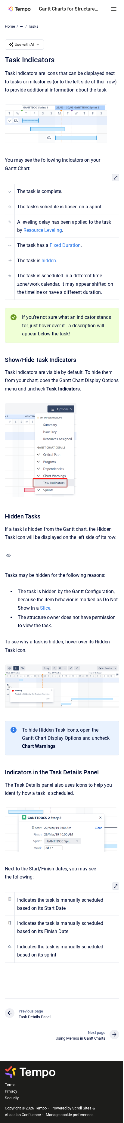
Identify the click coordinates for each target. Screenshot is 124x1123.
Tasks (33, 26)
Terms (10, 1084)
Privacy (11, 1091)
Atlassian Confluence (23, 1114)
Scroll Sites (81, 1108)
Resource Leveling (42, 230)
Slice (45, 608)
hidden (49, 260)
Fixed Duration (65, 245)
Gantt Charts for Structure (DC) (69, 9)
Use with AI (24, 44)
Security (12, 1098)
